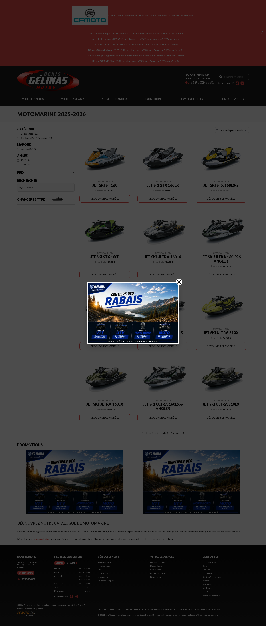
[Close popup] (179, 282)
